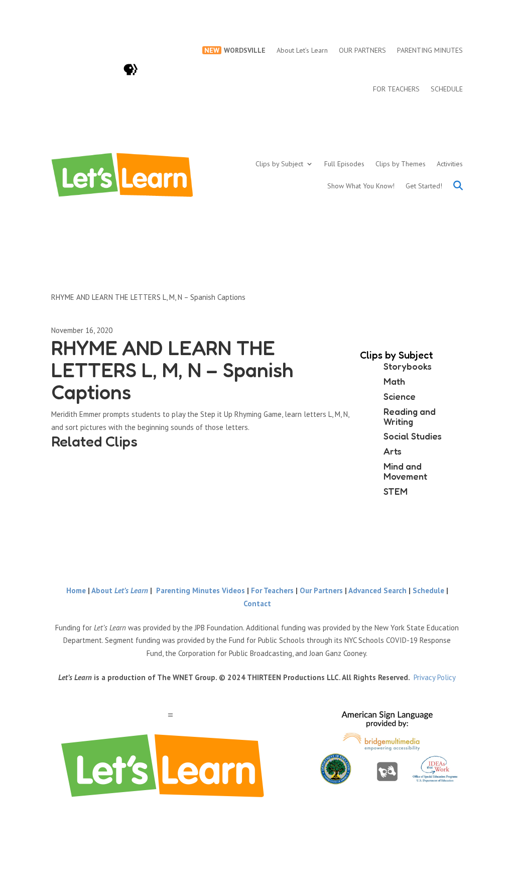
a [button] (170, 715)
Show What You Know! (361, 185)
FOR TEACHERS (396, 88)
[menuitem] (163, 766)
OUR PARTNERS (362, 50)
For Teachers (272, 590)
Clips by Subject (279, 163)
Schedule (429, 590)
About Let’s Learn (302, 50)
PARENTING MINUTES (430, 50)
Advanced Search (378, 590)
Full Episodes (344, 163)
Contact (257, 603)
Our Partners (321, 590)
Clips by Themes (400, 163)
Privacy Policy (435, 677)
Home (76, 590)
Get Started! (424, 185)
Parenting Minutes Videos (200, 590)
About (119, 590)
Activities (450, 163)
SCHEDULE (447, 88)
